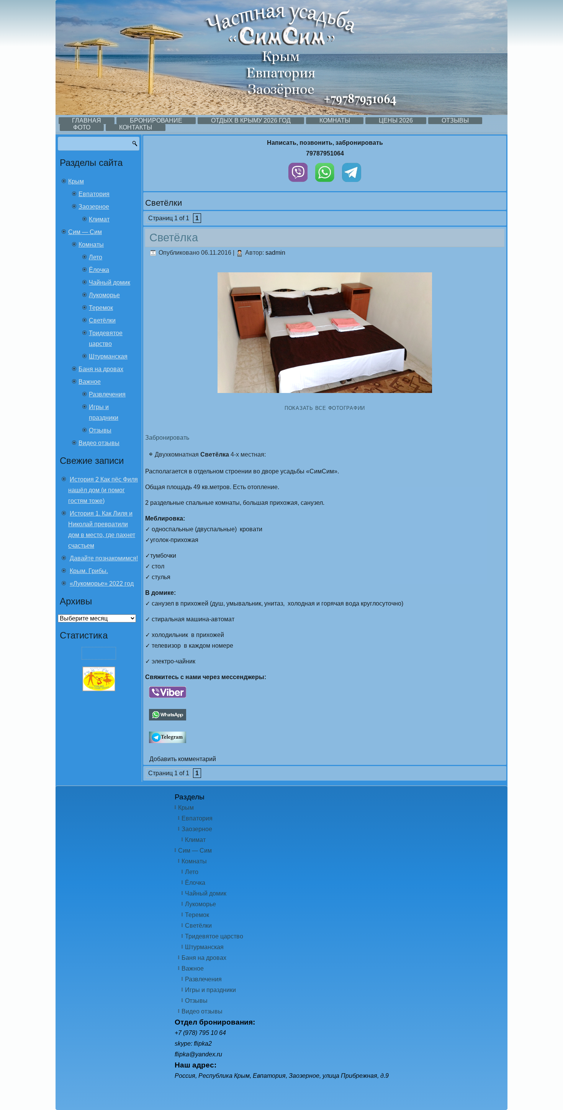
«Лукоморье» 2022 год (102, 583)
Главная (86, 120)
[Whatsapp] (324, 183)
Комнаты (334, 120)
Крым (76, 181)
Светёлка (173, 237)
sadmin (275, 252)
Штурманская (108, 356)
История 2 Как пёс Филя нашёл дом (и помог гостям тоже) (103, 490)
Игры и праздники (210, 990)
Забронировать (167, 437)
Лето (95, 257)
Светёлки (102, 320)
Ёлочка (99, 270)
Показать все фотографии (325, 408)
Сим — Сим (85, 232)
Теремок (101, 308)
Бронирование (156, 120)
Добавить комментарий (182, 759)
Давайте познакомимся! (104, 558)
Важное (90, 381)
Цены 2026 (396, 120)
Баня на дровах (101, 369)
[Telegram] (351, 183)
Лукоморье (104, 295)
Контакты (135, 127)
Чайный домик (109, 282)
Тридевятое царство (214, 936)
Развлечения (107, 394)
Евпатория (94, 194)
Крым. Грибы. (89, 571)
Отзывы (455, 120)
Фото (81, 127)
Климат (99, 219)
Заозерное (94, 206)
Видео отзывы (99, 443)
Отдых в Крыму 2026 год (251, 120)
